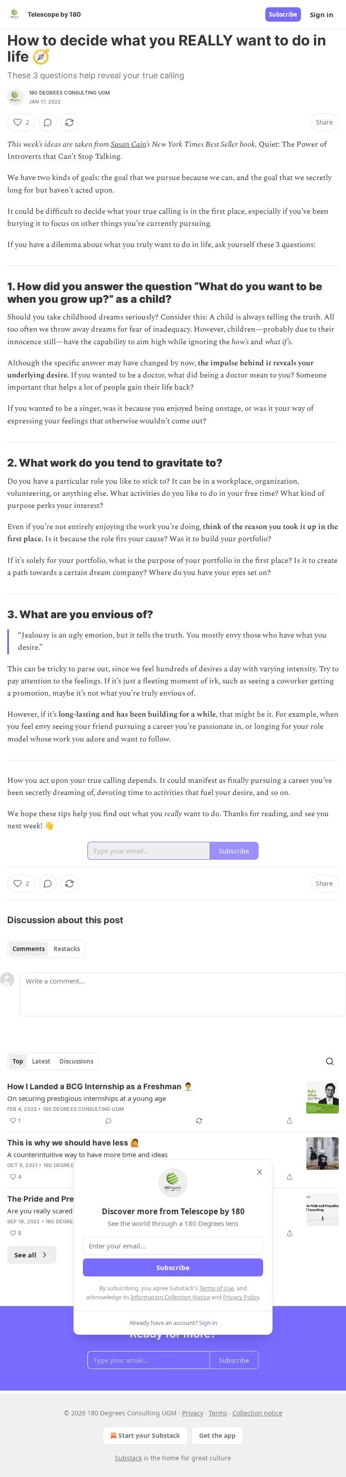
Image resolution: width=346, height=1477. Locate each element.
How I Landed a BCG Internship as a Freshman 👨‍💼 (100, 1086)
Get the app (217, 1435)
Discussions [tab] (76, 1061)
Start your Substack (149, 1435)
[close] (259, 1172)
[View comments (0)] (48, 122)
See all (25, 1254)
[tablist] (46, 949)
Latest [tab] (41, 1061)
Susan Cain (128, 144)
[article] (173, 1103)
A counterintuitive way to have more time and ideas (87, 1154)
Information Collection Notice (170, 1297)
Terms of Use (216, 1288)
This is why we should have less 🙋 (73, 1142)
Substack (128, 1458)
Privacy (192, 1413)
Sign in (321, 14)
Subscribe (283, 14)
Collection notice (257, 1413)
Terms (218, 1413)
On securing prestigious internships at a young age (86, 1098)
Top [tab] (18, 1061)
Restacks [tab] (67, 949)
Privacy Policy (241, 1297)
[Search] (330, 1061)
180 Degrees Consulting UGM (69, 93)
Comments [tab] (29, 949)
